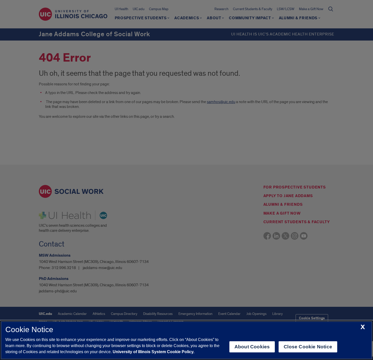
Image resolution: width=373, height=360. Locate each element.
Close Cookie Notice (308, 346)
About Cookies (252, 346)
